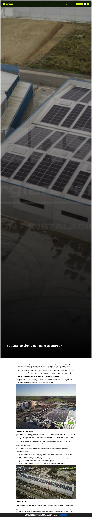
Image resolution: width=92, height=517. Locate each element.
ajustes (55, 515)
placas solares (27, 443)
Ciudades (54, 4)
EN (85, 4)
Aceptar (63, 515)
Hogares (37, 4)
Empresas (22, 4)
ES (88, 4)
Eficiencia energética (64, 4)
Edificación (30, 4)
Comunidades (45, 4)
